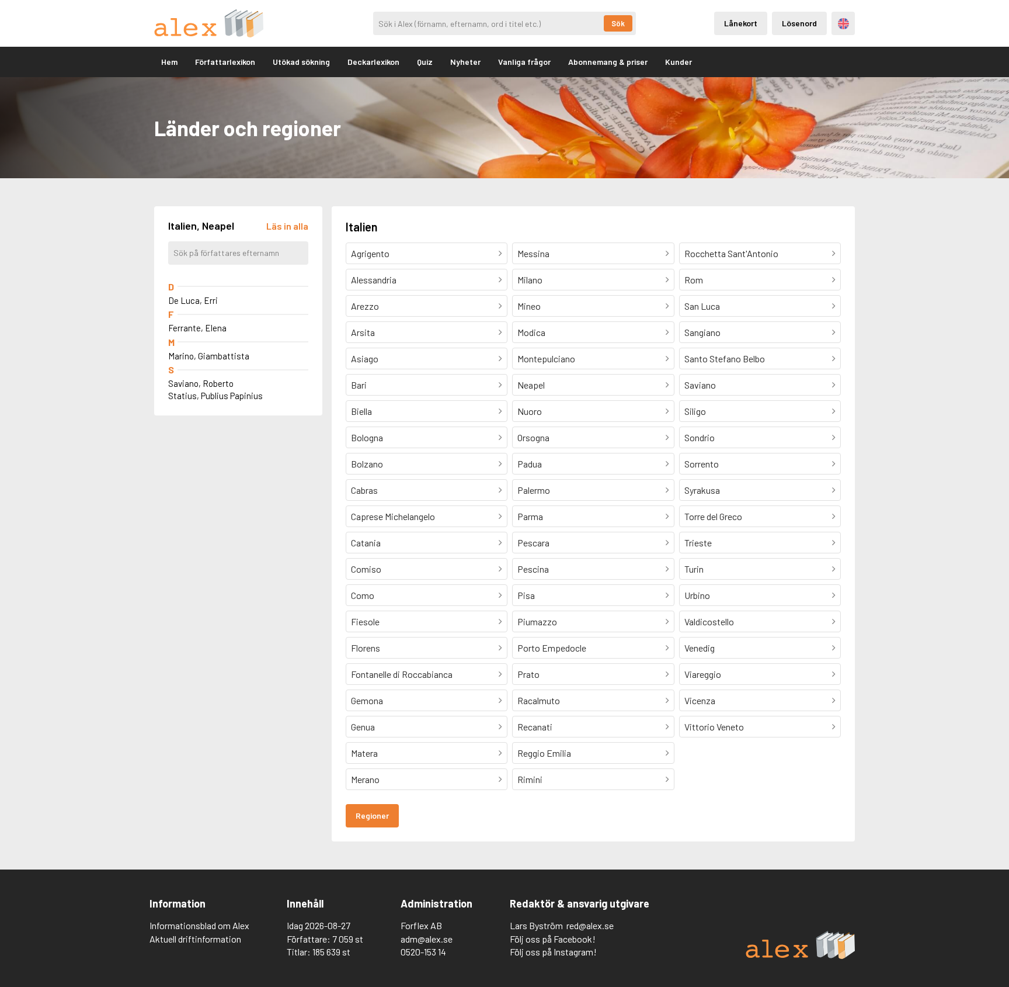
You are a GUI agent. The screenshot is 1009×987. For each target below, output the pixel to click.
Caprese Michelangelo (393, 516)
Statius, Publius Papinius (215, 395)
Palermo (533, 490)
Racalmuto (538, 700)
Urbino (697, 595)
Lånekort (740, 23)
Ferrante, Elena (197, 328)
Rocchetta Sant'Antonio (731, 253)
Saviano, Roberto (201, 383)
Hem (169, 62)
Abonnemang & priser (608, 62)
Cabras (364, 490)
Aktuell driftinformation (195, 938)
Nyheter (465, 62)
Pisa (526, 595)
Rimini (529, 779)
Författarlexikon (225, 62)
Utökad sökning (301, 62)
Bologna (367, 437)
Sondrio (699, 437)
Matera (364, 753)
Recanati (534, 726)
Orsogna (533, 437)
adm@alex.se (427, 938)
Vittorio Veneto (714, 726)
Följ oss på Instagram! (553, 951)
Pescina (533, 568)
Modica (531, 332)
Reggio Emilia (544, 753)
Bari (359, 384)
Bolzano (367, 463)
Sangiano (702, 332)
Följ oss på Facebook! (553, 938)
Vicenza (699, 700)
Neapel (531, 384)
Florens (365, 647)
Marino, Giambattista (208, 356)
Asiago (364, 358)
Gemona (367, 700)
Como (362, 595)
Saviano (700, 384)
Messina (533, 253)
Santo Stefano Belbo (724, 358)
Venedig (699, 647)
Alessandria (373, 279)
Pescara (533, 542)
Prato (528, 674)
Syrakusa (702, 490)
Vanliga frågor (524, 62)
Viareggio (702, 674)
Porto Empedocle (551, 647)
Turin (694, 568)
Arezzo (365, 305)
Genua (363, 726)
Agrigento (370, 253)
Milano (529, 279)
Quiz (425, 62)
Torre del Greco (713, 516)
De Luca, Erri (193, 300)
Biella (361, 411)
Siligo (695, 411)
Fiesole (365, 621)
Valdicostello (709, 621)
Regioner (372, 815)
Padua (529, 463)
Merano (365, 779)
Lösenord (799, 23)
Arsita (363, 332)
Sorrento (701, 463)
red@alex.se (590, 925)
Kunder (678, 62)
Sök (618, 23)
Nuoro (529, 411)
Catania (366, 542)
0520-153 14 (423, 951)
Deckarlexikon (373, 62)
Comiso (366, 568)
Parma (530, 516)
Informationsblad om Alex (199, 925)
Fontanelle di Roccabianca (402, 674)
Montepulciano (546, 358)
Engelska (843, 23)
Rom (693, 279)
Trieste (698, 542)
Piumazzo (537, 621)
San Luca (702, 305)
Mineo (529, 305)
